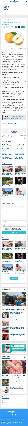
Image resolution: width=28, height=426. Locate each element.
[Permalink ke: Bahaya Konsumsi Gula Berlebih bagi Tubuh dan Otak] (20, 191)
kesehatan (10, 123)
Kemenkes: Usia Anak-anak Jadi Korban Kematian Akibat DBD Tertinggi (13, 376)
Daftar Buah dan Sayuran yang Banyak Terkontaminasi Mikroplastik (20, 158)
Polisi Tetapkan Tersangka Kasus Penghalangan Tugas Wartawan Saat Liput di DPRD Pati (20, 185)
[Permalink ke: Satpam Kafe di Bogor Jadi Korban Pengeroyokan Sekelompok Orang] (20, 169)
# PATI (3, 400)
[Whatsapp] (24, 27)
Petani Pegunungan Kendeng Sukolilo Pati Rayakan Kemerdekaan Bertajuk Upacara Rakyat (17, 313)
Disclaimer (3, 423)
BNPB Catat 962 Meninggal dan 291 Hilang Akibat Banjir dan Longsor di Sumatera (6, 185)
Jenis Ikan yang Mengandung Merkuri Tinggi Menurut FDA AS (7, 158)
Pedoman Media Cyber (17, 422)
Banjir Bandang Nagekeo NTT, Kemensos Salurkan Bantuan (6, 196)
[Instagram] (15, 132)
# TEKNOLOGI (5, 405)
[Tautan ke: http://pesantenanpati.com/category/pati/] (25, 290)
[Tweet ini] (19, 27)
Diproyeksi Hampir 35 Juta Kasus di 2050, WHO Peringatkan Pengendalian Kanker (7, 154)
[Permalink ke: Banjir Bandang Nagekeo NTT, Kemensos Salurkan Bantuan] (7, 191)
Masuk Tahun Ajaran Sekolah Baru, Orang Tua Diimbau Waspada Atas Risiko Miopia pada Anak (20, 154)
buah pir (4, 123)
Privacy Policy (10, 423)
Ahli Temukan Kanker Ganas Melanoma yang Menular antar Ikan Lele (17, 380)
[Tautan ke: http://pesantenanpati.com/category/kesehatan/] (25, 357)
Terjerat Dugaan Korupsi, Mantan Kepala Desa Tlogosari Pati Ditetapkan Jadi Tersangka (17, 335)
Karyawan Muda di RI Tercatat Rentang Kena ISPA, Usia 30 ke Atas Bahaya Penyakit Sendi (20, 145)
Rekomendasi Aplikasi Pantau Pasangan (21, 136)
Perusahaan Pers (21, 419)
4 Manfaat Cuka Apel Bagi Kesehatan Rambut (7, 136)
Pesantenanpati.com (8, 53)
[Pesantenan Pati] (14, 1)
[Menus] (2, 1)
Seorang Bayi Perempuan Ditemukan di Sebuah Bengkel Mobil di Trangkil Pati (17, 320)
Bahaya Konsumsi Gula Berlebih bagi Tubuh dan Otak (20, 196)
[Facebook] (12, 132)
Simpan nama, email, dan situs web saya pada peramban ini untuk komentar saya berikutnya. (12, 229)
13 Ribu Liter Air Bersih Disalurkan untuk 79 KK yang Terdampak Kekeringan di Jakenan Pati (13, 308)
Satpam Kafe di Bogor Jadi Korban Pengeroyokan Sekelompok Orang (20, 174)
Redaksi (3, 421)
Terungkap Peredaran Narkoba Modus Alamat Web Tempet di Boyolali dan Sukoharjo (7, 174)
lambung (16, 123)
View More (14, 278)
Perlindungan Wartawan (6, 422)
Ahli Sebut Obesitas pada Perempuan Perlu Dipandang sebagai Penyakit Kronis (7, 145)
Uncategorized (5, 27)
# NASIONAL (4, 402)
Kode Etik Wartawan (10, 421)
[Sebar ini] (16, 27)
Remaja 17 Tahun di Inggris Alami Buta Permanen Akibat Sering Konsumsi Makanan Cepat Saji (6, 149)
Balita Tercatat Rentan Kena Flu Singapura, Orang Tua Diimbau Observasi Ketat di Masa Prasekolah (20, 149)
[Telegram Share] (22, 27)
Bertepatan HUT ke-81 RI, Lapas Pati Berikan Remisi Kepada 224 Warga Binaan (17, 328)
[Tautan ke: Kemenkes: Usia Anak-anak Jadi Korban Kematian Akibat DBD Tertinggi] (14, 367)
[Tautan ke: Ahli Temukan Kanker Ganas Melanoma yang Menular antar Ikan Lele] (5, 382)
